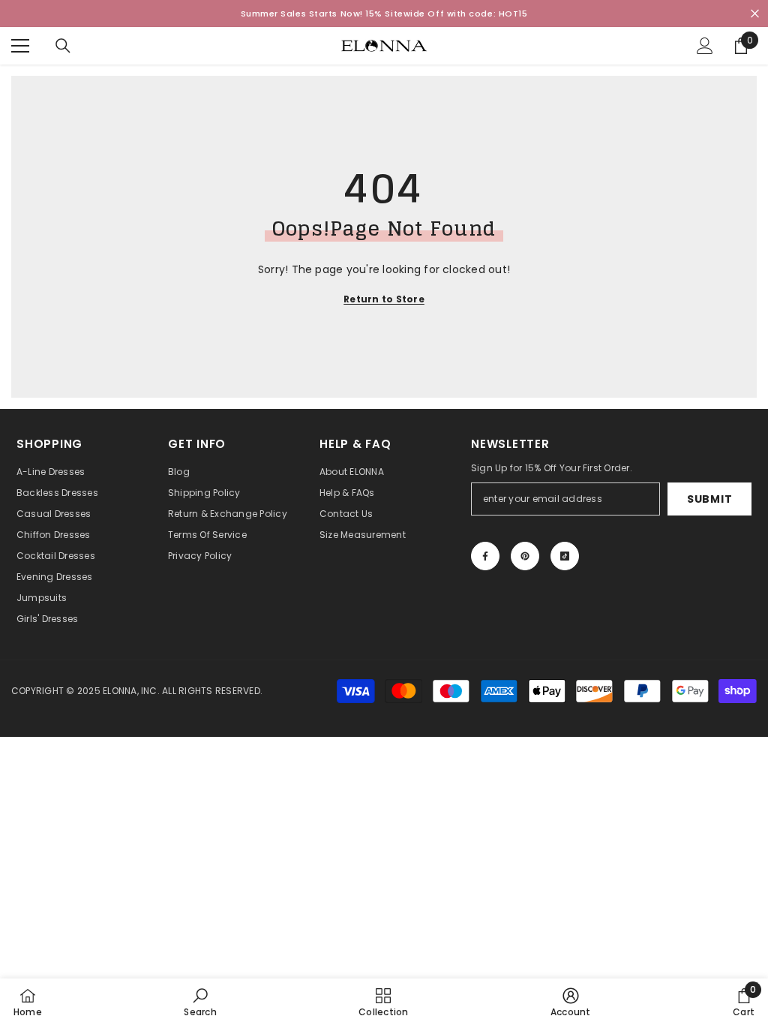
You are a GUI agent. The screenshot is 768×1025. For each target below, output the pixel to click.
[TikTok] (564, 556)
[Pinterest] (525, 556)
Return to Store (384, 299)
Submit (709, 498)
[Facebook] (485, 556)
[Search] (63, 46)
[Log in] (705, 46)
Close (754, 14)
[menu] (20, 46)
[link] (200, 1001)
